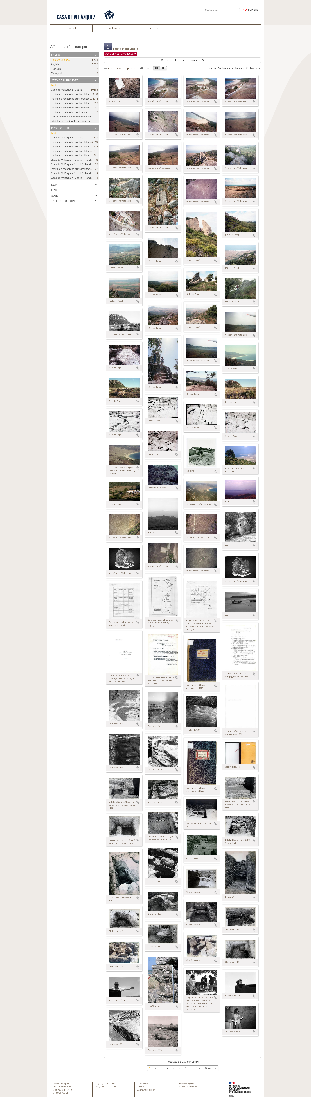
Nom (54, 184)
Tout (53, 85)
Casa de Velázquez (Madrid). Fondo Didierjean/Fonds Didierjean (88, 164)
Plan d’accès (142, 1083)
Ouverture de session (146, 1090)
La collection (114, 28)
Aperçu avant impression (122, 68)
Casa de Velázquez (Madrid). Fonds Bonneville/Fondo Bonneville (88, 159)
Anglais (55, 64)
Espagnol (56, 73)
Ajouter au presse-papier (138, 101)
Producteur (60, 128)
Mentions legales (186, 1083)
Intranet (140, 1087)
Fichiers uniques (60, 60)
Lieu (54, 190)
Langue (56, 55)
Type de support (63, 201)
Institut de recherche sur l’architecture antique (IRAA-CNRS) (85, 168)
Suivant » (210, 1068)
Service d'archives (64, 80)
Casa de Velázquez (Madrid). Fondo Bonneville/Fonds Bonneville (88, 177)
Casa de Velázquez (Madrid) (67, 89)
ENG (256, 9)
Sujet (55, 195)
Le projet (155, 28)
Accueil (71, 28)
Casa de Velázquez (61, 1083)
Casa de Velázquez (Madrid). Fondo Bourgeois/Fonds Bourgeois (88, 173)
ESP (250, 9)
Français (56, 69)
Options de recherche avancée (182, 60)
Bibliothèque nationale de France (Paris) (74, 121)
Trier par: (212, 68)
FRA (245, 9)
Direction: (240, 68)
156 (198, 1068)
